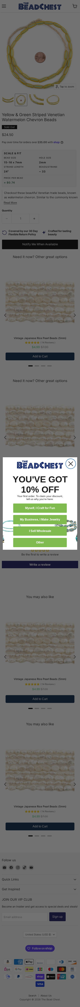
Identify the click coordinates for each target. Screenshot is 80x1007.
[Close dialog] (71, 464)
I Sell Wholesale (40, 531)
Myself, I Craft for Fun (40, 508)
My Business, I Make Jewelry (40, 519)
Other (40, 542)
